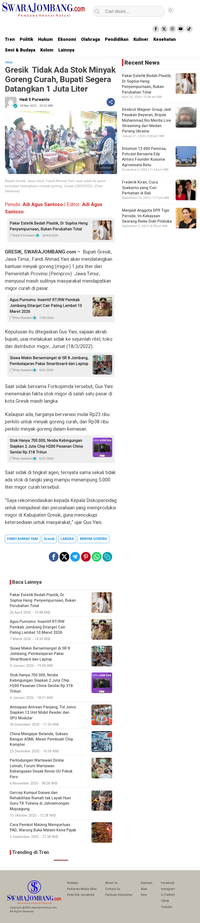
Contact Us (112, 889)
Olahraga (90, 39)
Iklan (144, 889)
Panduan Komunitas (118, 895)
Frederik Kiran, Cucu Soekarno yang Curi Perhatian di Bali (140, 187)
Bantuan (146, 883)
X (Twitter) (168, 895)
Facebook (167, 883)
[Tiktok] (189, 29)
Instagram (168, 889)
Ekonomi (67, 39)
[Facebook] (156, 29)
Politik (26, 39)
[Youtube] (180, 29)
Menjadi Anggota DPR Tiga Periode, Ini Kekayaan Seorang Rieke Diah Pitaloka (147, 216)
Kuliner (141, 39)
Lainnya (66, 50)
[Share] (111, 102)
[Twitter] (164, 29)
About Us (111, 883)
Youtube (166, 907)
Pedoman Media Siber (82, 889)
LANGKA (67, 538)
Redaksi (72, 883)
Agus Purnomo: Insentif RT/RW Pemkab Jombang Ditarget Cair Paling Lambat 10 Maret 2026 (46, 305)
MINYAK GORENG (93, 538)
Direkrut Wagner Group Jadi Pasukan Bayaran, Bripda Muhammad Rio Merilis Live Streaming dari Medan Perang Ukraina (146, 120)
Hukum (45, 39)
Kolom (46, 50)
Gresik (49, 538)
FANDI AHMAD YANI (22, 538)
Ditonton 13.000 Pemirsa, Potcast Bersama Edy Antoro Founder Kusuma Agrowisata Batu (144, 157)
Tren (10, 39)
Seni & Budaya (20, 50)
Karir (144, 895)
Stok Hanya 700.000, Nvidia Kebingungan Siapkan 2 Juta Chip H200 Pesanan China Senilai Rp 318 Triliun (46, 446)
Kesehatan (164, 39)
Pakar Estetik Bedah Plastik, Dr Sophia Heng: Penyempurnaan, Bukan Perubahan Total (49, 226)
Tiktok (165, 901)
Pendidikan (117, 39)
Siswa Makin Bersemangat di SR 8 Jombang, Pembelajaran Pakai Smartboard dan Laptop (49, 361)
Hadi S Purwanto (35, 100)
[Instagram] (172, 29)
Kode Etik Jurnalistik (80, 895)
